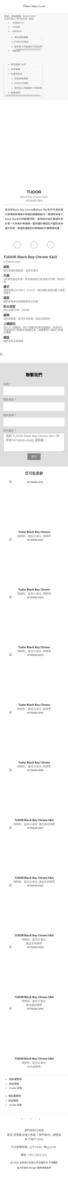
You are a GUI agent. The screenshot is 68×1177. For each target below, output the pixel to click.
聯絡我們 (16, 50)
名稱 (6, 384)
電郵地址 (9, 399)
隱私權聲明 (15, 1079)
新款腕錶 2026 (18, 22)
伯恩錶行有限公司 (29, 1162)
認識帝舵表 (17, 31)
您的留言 (9, 430)
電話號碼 (9, 415)
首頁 (6, 16)
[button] (23, 58)
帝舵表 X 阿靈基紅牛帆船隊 (28, 46)
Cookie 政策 (15, 1088)
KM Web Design (28, 1167)
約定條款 (14, 1083)
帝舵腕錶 (16, 16)
